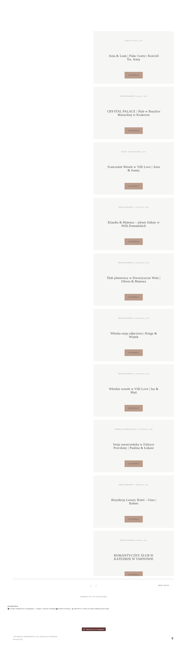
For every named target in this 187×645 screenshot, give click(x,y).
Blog (124, 152)
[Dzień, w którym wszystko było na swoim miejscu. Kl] (152, 619)
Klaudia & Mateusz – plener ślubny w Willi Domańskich (134, 224)
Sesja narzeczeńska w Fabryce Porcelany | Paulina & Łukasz (133, 446)
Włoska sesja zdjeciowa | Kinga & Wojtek (133, 335)
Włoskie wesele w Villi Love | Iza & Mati (133, 390)
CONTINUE (133, 75)
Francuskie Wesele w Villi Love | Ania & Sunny (134, 168)
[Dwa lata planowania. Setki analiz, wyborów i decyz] (175, 619)
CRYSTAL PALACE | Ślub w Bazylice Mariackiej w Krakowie (133, 113)
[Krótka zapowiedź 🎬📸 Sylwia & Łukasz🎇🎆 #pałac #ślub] (11, 619)
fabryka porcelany (125, 429)
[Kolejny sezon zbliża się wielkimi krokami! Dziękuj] (81, 619)
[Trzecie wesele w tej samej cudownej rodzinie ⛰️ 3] (128, 619)
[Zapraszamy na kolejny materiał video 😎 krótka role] (35, 619)
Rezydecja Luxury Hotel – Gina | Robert (133, 501)
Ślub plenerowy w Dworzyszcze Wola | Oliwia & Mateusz (133, 279)
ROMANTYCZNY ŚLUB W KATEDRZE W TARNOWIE (133, 557)
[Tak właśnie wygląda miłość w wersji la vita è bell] (105, 619)
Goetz (128, 41)
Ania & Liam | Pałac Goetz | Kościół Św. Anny (134, 57)
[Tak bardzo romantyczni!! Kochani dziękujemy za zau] (58, 619)
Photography (127, 96)
